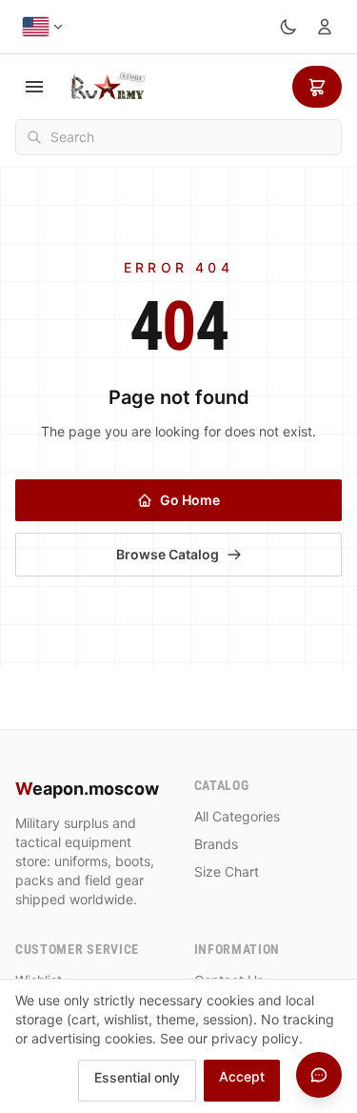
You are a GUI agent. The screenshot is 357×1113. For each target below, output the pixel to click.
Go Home (190, 500)
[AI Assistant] (319, 1075)
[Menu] (34, 87)
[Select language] (43, 27)
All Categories (237, 816)
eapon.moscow (87, 789)
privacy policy (255, 1038)
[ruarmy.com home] (107, 87)
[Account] (324, 27)
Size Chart (226, 871)
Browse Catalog (167, 554)
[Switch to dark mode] (288, 27)
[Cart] (317, 87)
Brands (216, 844)
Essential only (137, 1077)
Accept (242, 1076)
